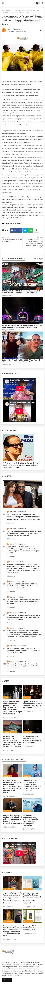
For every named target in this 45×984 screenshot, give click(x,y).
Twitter (25, 230)
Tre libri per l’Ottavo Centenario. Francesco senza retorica (32, 928)
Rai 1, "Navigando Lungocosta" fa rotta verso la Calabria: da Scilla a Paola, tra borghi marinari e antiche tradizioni (24, 533)
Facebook (17, 230)
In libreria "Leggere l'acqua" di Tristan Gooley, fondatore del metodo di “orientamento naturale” (32, 898)
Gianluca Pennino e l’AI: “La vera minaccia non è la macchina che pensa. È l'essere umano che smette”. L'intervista (12, 898)
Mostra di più (38, 259)
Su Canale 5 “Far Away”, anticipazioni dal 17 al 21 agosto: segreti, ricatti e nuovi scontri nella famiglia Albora (23, 617)
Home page (6, 10)
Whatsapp (30, 230)
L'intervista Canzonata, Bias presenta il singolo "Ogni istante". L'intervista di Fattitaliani (30, 820)
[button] (43, 3)
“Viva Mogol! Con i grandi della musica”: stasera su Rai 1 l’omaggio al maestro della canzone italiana (23, 666)
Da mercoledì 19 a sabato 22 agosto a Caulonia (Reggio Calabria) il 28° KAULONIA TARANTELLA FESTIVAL (23, 650)
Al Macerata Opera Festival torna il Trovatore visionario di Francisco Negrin (32, 740)
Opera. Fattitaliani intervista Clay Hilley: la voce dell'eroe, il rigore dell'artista (32, 705)
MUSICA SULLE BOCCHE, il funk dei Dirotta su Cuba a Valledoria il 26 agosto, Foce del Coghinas (22, 292)
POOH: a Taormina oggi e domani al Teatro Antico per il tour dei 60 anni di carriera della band (22, 326)
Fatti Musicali (15, 10)
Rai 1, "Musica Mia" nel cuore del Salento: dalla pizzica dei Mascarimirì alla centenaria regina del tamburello (23, 517)
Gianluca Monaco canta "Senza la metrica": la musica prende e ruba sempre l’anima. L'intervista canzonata (32, 785)
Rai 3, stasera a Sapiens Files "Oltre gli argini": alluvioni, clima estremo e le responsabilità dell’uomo (24, 601)
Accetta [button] (7, 980)
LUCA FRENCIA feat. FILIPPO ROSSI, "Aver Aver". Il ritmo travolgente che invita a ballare (21, 361)
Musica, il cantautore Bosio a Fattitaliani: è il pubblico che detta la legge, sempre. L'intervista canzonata (12, 819)
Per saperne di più (14, 975)
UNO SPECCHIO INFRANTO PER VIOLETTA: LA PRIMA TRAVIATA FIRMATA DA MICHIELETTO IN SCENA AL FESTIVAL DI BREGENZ (12, 741)
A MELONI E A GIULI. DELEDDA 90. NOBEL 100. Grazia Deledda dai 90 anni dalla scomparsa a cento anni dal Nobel (24, 586)
